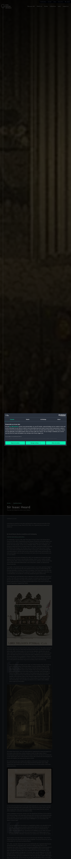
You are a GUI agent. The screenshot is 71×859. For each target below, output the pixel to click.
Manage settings (35, 443)
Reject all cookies (15, 443)
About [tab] (58, 419)
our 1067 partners (14, 426)
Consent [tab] (12, 419)
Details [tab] (27, 419)
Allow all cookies (56, 443)
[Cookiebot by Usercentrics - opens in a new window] (60, 415)
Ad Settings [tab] (43, 419)
